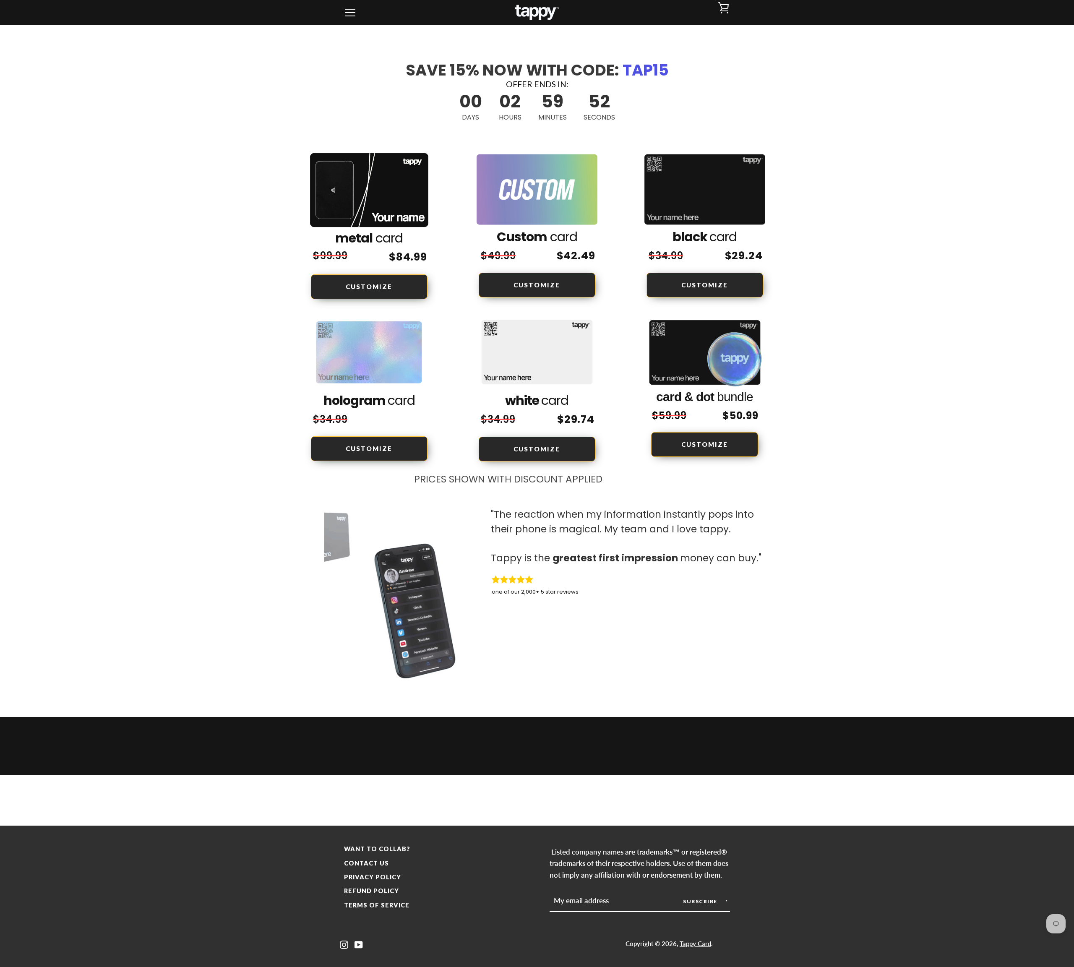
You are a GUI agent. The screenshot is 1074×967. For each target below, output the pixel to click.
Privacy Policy (372, 877)
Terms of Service (376, 905)
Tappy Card (695, 943)
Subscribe (701, 901)
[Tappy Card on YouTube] (359, 944)
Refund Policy (371, 890)
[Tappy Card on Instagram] (344, 944)
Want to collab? (377, 848)
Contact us (366, 863)
